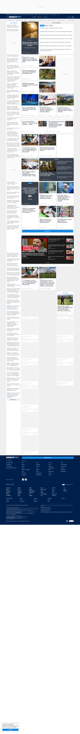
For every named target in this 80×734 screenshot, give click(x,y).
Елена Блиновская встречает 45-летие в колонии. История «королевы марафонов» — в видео (34, 255)
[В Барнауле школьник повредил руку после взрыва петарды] (47, 87)
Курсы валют (45, 14)
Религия (50, 443)
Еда (22, 441)
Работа (50, 439)
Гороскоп (40, 14)
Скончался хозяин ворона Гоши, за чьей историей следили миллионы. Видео (56, 251)
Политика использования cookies (46, 479)
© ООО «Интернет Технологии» (24, 491)
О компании (8, 434)
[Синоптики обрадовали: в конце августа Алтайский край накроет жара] (47, 74)
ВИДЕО (47, 236)
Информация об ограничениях (45, 477)
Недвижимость (9, 14)
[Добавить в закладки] (37, 53)
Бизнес (23, 434)
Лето (37, 438)
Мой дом (38, 439)
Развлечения (51, 441)
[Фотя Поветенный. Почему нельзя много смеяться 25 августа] (47, 139)
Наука (37, 441)
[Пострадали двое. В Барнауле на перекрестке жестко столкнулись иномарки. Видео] (47, 99)
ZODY (50, 14)
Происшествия (51, 438)
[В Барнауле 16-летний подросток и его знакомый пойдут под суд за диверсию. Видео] (47, 61)
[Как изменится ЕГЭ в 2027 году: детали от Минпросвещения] (65, 211)
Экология (63, 438)
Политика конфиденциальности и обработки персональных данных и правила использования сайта (56, 482)
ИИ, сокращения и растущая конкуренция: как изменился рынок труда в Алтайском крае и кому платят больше (56, 124)
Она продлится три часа (30, 47)
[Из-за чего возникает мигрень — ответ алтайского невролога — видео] (42, 123)
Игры (58, 14)
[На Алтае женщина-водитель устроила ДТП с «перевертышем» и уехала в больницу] (65, 99)
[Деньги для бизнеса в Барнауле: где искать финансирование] (47, 211)
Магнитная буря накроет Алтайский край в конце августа (30, 44)
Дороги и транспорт (26, 439)
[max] (26, 450)
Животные (24, 443)
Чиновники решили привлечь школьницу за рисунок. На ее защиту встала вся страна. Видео (56, 245)
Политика (50, 436)
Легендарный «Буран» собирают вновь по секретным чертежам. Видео (56, 239)
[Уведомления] (70, 17)
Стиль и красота (64, 434)
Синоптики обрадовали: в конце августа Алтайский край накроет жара (29, 72)
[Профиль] (73, 17)
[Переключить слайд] (73, 249)
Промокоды (54, 14)
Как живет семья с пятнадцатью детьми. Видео (56, 257)
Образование (38, 445)
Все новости (13, 23)
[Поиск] (68, 17)
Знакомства (15, 14)
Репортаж (65, 293)
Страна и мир (63, 436)
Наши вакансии (9, 436)
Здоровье (24, 445)
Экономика (63, 439)
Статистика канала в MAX (11, 438)
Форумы (24, 14)
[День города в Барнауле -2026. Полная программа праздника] (30, 99)
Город (23, 438)
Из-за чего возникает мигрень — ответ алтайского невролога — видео (30, 123)
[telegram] (23, 450)
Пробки (40, 17)
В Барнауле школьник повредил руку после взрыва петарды (30, 85)
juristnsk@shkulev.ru (31, 483)
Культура (38, 436)
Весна (23, 436)
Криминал (38, 434)
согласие (6, 727)
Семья (50, 445)
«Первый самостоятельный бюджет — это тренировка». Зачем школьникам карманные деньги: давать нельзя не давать (30, 190)
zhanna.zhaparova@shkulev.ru (10, 487)
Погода (20, 14)
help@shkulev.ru (13, 484)
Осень (50, 434)
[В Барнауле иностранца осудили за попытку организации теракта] (47, 187)
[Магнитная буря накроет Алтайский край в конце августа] (29, 30)
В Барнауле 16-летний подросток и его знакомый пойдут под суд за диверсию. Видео (30, 59)
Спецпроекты (63, 441)
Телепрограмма (30, 14)
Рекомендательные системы (45, 480)
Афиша (35, 14)
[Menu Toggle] (7, 17)
